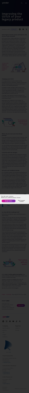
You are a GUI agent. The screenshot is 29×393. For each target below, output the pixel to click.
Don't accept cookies (21, 201)
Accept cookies (8, 200)
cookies (11, 196)
